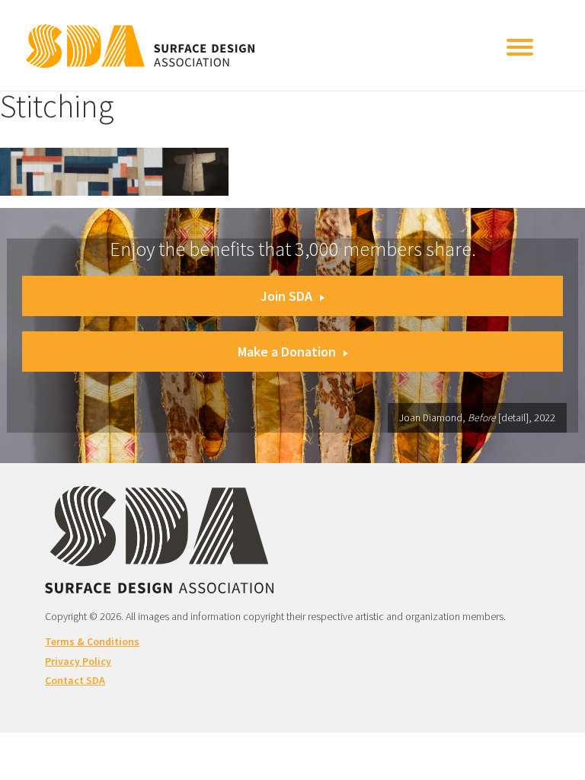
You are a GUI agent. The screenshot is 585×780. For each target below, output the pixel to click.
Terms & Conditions (92, 641)
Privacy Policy (78, 661)
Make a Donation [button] (287, 351)
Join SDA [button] (286, 296)
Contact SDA (75, 680)
